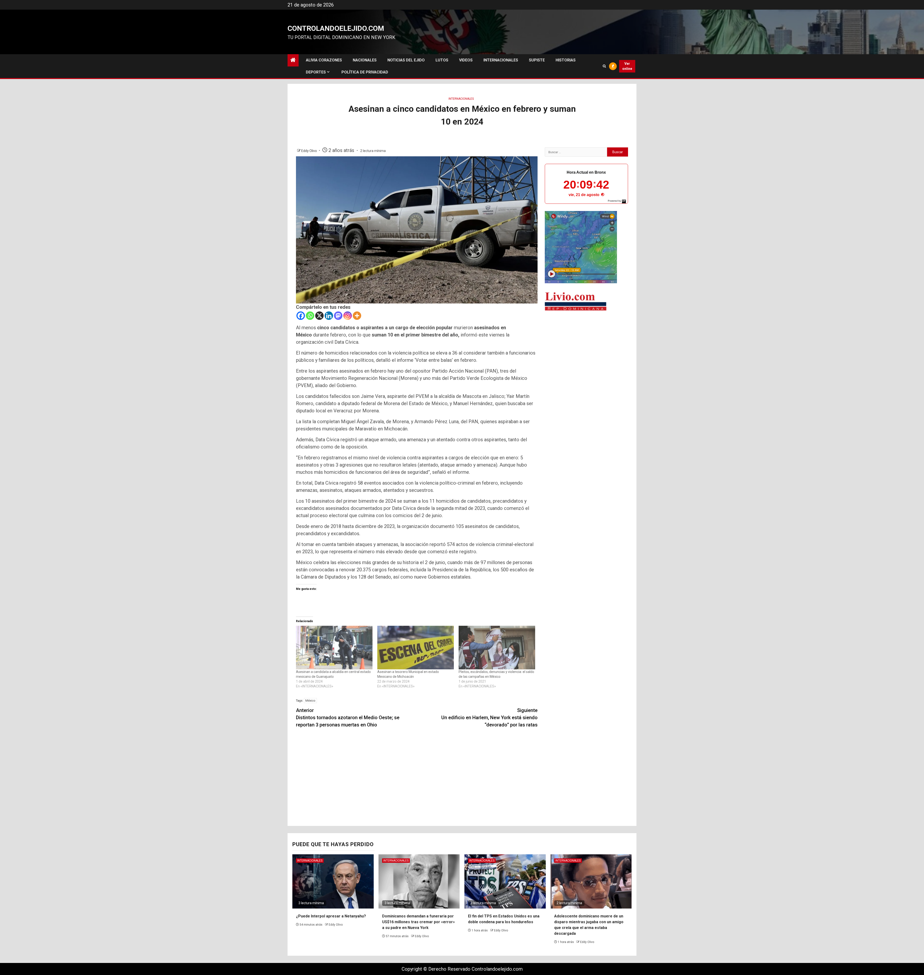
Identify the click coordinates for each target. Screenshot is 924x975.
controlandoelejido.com (336, 28)
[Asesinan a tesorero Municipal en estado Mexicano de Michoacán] (415, 648)
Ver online (627, 66)
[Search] (604, 66)
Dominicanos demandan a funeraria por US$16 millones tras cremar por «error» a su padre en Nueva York (418, 922)
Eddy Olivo (309, 151)
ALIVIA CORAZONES (324, 60)
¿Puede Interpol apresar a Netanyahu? (331, 916)
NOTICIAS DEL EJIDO (406, 60)
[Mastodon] (338, 315)
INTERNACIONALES (500, 60)
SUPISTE (537, 60)
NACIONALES (365, 60)
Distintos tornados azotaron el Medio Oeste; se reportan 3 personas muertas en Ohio (347, 717)
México (310, 700)
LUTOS (442, 60)
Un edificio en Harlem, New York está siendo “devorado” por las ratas (489, 717)
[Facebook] (300, 315)
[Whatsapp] (310, 315)
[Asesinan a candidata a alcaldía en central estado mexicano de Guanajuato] (334, 648)
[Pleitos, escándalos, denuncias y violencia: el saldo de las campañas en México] (497, 648)
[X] (319, 315)
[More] (357, 315)
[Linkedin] (329, 315)
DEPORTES (316, 72)
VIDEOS (466, 60)
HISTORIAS (566, 60)
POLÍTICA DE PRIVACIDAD (364, 72)
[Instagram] (347, 315)
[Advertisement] (586, 352)
